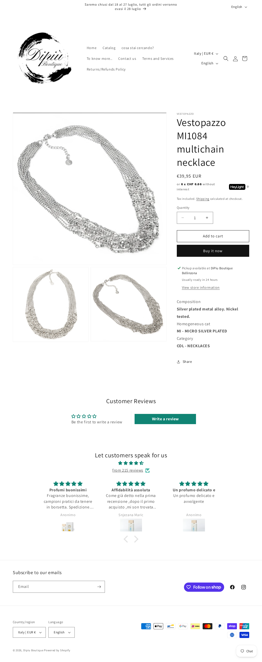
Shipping (202, 199)
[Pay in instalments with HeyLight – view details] (248, 187)
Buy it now (213, 250)
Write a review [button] (165, 419)
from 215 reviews (127, 470)
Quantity (183, 207)
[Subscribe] (99, 587)
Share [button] (187, 361)
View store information (201, 287)
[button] (226, 58)
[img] (130, 463)
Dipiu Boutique (33, 650)
